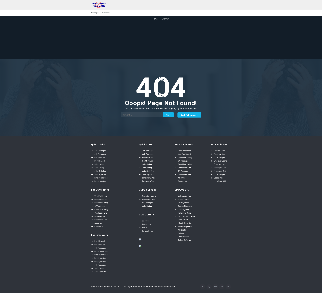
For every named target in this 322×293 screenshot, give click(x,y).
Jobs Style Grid (100, 171)
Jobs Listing (99, 164)
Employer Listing (101, 178)
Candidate (106, 13)
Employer (95, 13)
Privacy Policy (147, 231)
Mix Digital (182, 230)
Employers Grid (100, 181)
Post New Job (99, 157)
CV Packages (99, 206)
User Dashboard (100, 196)
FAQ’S (144, 228)
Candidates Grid (100, 213)
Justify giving (183, 210)
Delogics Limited (184, 196)
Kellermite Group (184, 213)
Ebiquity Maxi (183, 199)
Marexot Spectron (185, 227)
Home (155, 19)
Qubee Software (184, 240)
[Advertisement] (161, 39)
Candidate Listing (101, 203)
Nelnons (181, 233)
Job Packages (100, 151)
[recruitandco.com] (115, 5)
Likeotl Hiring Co (184, 223)
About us (98, 223)
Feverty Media (183, 203)
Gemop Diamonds (185, 206)
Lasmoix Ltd (183, 220)
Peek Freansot (184, 237)
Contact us (98, 227)
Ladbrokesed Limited (186, 216)
